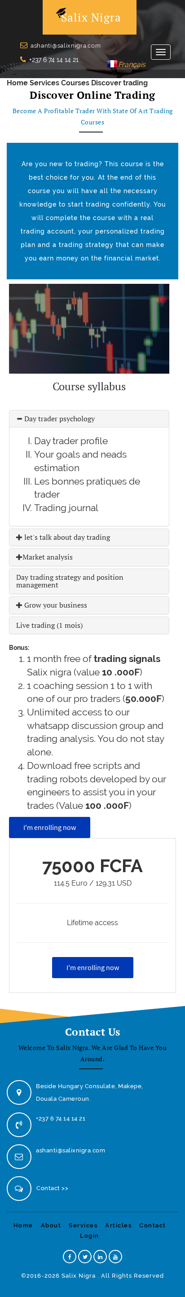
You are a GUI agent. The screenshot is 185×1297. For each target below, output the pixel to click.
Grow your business (54, 605)
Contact (152, 1225)
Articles (118, 1225)
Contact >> (52, 1188)
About (51, 1225)
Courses (75, 83)
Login (89, 1235)
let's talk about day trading (66, 537)
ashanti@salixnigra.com (66, 45)
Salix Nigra (91, 17)
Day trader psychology (58, 419)
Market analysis (47, 557)
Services (44, 83)
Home (17, 83)
